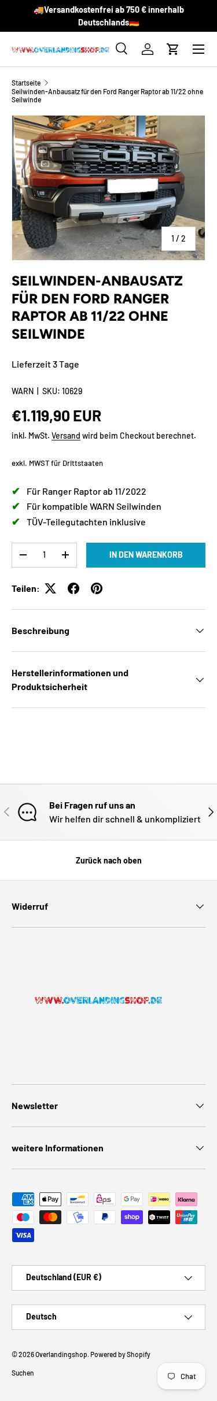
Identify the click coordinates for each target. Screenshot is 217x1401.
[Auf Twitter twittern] (50, 588)
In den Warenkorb (146, 554)
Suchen (23, 1373)
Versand (66, 435)
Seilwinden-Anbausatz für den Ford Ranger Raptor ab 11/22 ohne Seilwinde (107, 95)
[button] (173, 49)
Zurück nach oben (109, 860)
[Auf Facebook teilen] (73, 588)
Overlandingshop (61, 1354)
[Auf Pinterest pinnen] (96, 588)
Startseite (26, 83)
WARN (23, 391)
